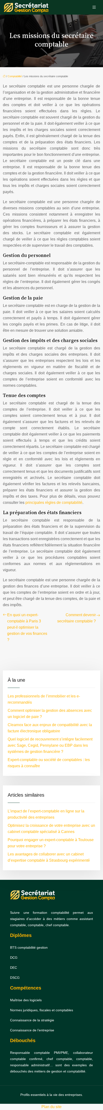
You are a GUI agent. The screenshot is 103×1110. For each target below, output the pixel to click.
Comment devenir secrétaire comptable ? (76, 618)
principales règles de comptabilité (53, 503)
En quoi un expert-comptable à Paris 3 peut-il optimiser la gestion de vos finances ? (27, 627)
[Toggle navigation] (94, 7)
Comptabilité (15, 76)
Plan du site (51, 1107)
